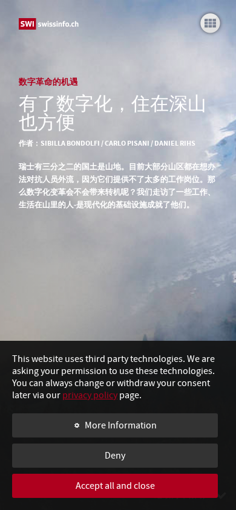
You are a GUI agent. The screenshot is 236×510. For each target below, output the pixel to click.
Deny (115, 456)
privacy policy (89, 395)
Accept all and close (115, 486)
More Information (121, 425)
